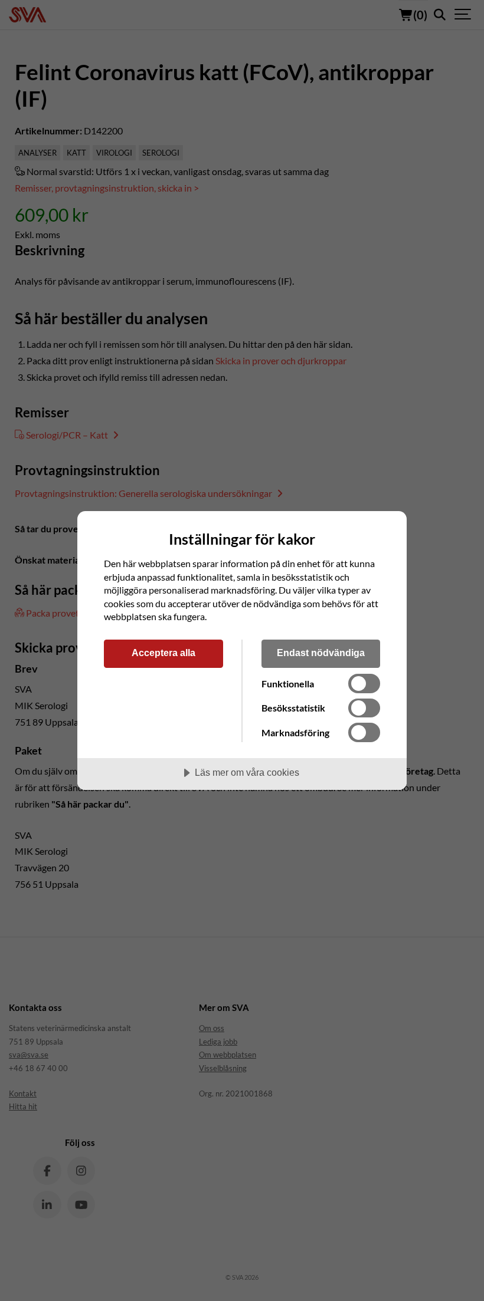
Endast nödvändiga (321, 652)
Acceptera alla (163, 652)
